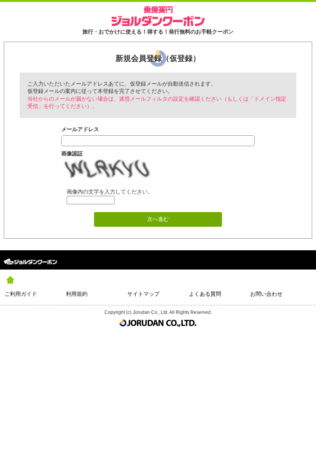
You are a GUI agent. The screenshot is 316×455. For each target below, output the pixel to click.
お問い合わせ (266, 294)
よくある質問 (205, 294)
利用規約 (76, 294)
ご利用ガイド (21, 294)
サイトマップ (143, 294)
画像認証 (72, 153)
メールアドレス (80, 129)
